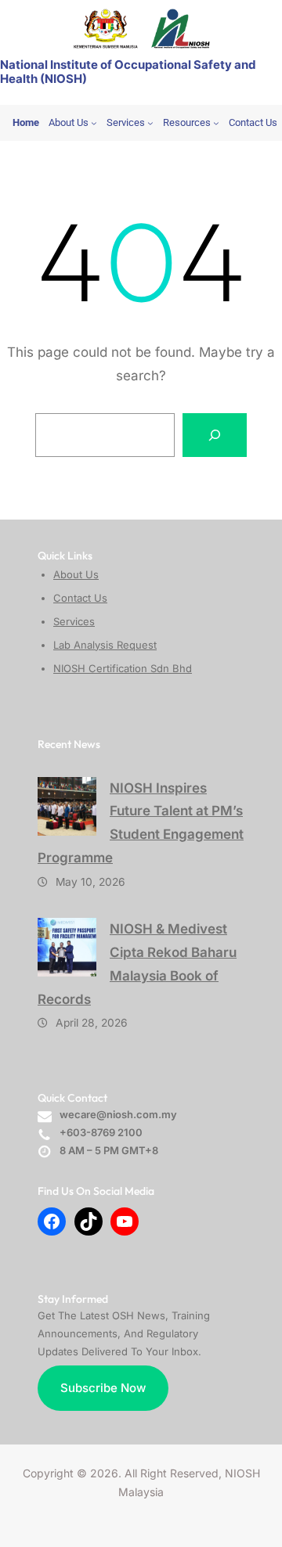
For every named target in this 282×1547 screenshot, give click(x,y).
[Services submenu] (150, 123)
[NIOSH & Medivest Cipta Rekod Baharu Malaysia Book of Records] (67, 947)
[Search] (215, 435)
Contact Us (80, 598)
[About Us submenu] (94, 123)
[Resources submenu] (216, 123)
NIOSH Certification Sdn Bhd (122, 668)
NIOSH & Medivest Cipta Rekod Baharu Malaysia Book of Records (137, 963)
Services (74, 621)
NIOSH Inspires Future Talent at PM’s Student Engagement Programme (141, 822)
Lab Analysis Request (105, 645)
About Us (76, 574)
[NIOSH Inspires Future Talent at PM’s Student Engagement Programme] (67, 806)
